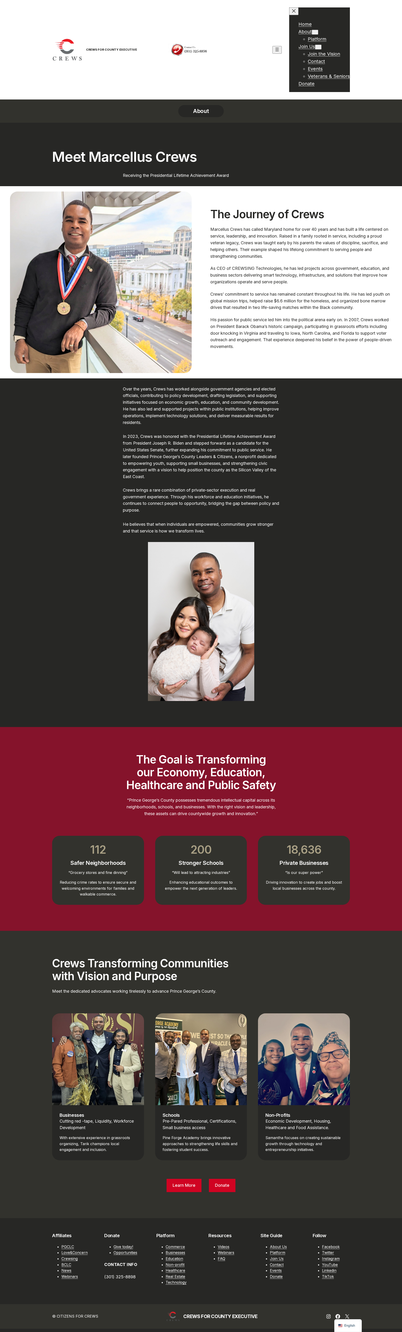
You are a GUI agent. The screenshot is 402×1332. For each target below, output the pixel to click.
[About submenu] (315, 32)
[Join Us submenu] (318, 47)
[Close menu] (293, 11)
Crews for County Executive (111, 49)
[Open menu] (277, 50)
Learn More (184, 1185)
